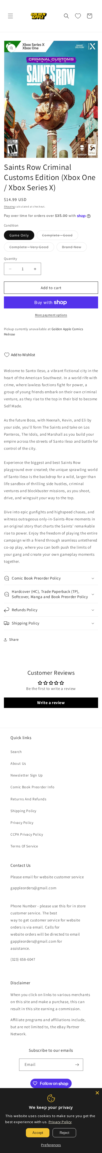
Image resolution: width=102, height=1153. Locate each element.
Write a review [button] (51, 702)
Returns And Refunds (28, 799)
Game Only (19, 235)
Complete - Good (60, 236)
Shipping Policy (23, 810)
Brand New (74, 248)
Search (16, 751)
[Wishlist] (78, 16)
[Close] (97, 1092)
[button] (10, 16)
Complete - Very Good (31, 248)
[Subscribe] (77, 1065)
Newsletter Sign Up (26, 775)
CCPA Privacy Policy (26, 834)
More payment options (51, 315)
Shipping (9, 206)
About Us (18, 763)
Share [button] (14, 639)
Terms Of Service (24, 846)
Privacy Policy (21, 822)
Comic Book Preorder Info (32, 787)
